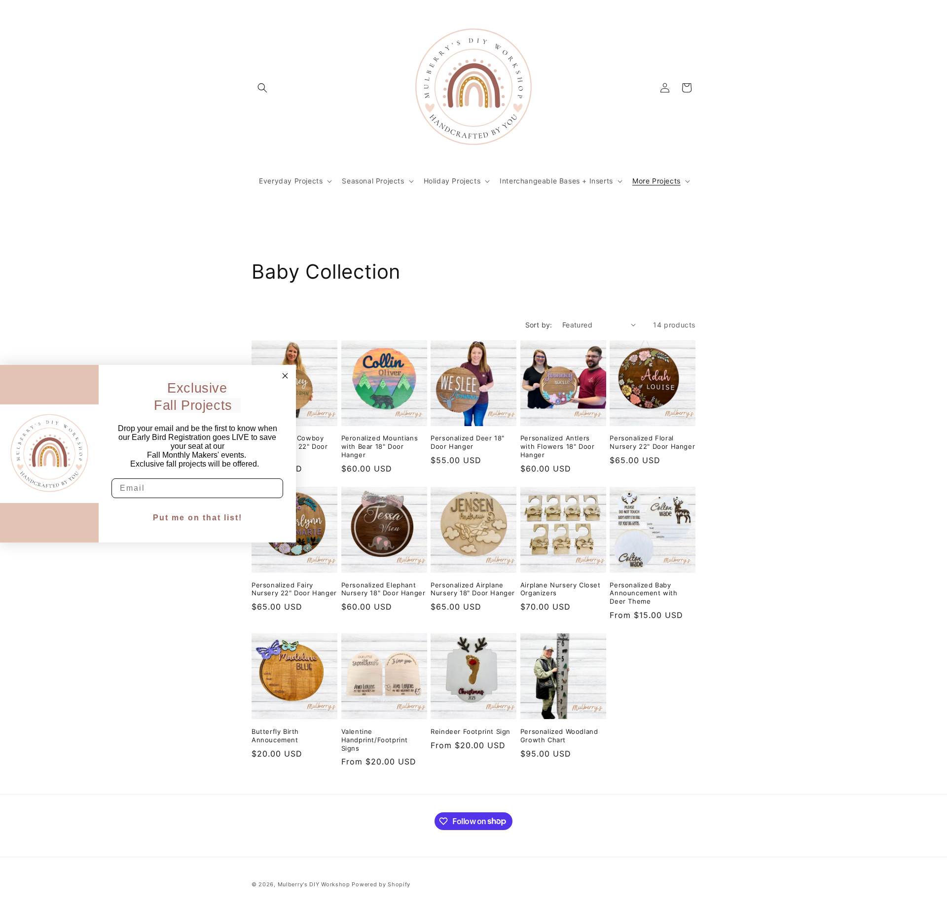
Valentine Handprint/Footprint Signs (374, 739)
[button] (262, 88)
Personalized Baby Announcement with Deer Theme (643, 593)
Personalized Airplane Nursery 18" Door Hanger (473, 589)
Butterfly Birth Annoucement (275, 735)
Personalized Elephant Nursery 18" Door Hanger (383, 589)
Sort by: (538, 325)
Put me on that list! (197, 517)
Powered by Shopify (381, 884)
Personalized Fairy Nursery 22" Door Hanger (294, 589)
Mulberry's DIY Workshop (314, 884)
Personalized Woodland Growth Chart (559, 735)
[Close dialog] (285, 375)
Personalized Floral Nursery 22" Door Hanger (652, 442)
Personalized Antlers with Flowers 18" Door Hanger (557, 446)
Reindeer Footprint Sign (470, 731)
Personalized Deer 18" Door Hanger (468, 442)
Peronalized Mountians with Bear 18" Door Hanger (379, 446)
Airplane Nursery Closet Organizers (560, 589)
